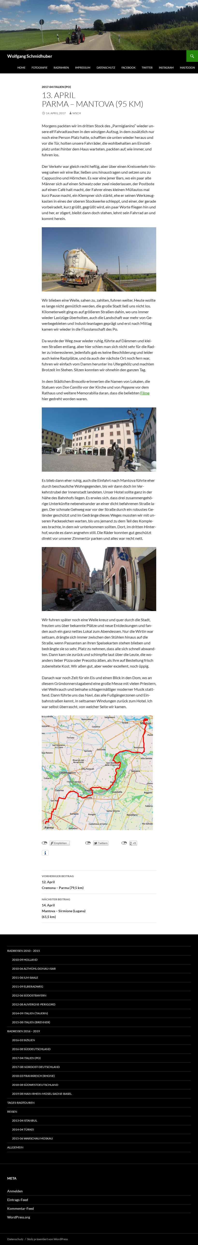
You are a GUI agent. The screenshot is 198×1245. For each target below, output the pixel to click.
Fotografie (39, 67)
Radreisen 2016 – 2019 (23, 1031)
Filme (144, 393)
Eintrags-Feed (17, 1200)
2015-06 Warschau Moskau (32, 1138)
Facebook (128, 67)
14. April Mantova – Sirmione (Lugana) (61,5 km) (63, 908)
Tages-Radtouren (21, 1102)
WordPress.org (18, 1217)
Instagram (166, 67)
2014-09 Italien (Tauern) (30, 1013)
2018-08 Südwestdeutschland (35, 1085)
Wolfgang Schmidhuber (29, 56)
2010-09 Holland (24, 959)
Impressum (82, 67)
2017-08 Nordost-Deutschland (36, 1067)
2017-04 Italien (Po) (56, 87)
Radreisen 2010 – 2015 (23, 951)
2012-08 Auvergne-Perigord (33, 1004)
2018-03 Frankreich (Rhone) (33, 1076)
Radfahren (61, 67)
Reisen (12, 1111)
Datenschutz (106, 67)
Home (21, 67)
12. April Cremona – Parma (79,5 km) (63, 882)
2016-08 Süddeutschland (31, 1049)
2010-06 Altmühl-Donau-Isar (34, 968)
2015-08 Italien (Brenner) (31, 1022)
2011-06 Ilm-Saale (25, 977)
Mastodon (187, 67)
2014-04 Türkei (23, 1129)
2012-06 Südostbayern (29, 995)
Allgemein (15, 1147)
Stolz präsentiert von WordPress (47, 1239)
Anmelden (15, 1191)
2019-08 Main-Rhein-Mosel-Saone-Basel (42, 1094)
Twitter (147, 67)
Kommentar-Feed (20, 1208)
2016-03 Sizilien (23, 1040)
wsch (76, 113)
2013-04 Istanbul (24, 1120)
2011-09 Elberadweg (27, 986)
